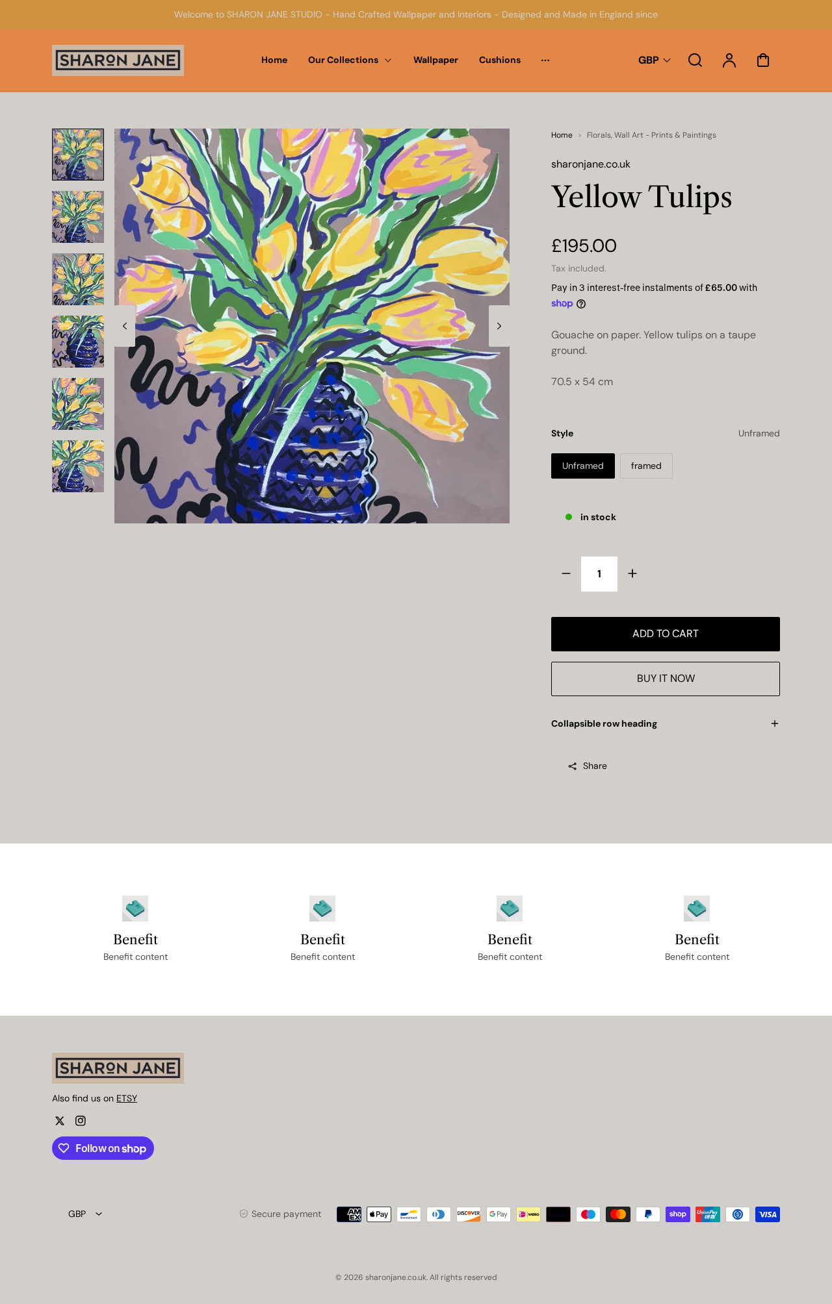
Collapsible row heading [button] (604, 723)
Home (562, 135)
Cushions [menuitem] (500, 60)
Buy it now (666, 678)
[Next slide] (499, 326)
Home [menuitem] (274, 60)
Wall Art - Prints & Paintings (665, 135)
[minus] (566, 574)
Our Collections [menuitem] (343, 60)
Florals (599, 135)
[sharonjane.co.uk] (133, 1068)
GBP (648, 60)
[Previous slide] (124, 326)
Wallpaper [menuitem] (435, 60)
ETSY (126, 1098)
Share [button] (595, 765)
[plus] (632, 574)
